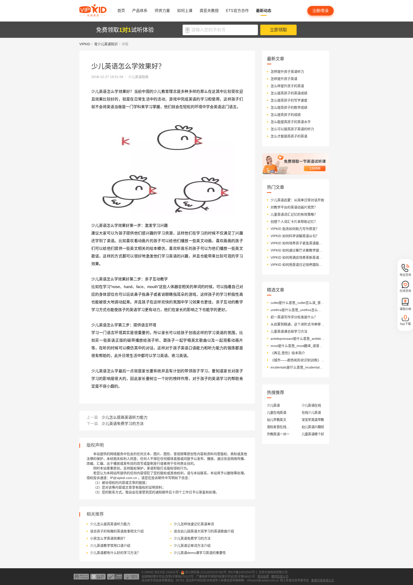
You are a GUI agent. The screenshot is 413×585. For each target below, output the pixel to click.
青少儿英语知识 (106, 44)
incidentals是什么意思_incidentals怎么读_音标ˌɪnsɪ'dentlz (297, 367)
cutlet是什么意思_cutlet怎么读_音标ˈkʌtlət (297, 303)
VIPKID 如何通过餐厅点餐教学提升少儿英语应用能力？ (297, 250)
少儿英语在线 (311, 405)
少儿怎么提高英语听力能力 (124, 417)
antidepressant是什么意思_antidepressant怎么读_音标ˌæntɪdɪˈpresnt (297, 338)
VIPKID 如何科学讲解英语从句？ (295, 236)
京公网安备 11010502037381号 (206, 572)
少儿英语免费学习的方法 (123, 424)
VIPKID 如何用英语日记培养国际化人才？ (297, 265)
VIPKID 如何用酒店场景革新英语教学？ (297, 257)
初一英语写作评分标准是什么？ (294, 317)
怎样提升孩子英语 (284, 79)
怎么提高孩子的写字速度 (289, 100)
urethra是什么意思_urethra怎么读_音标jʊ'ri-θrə (297, 310)
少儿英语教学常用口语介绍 (110, 545)
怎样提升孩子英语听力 (287, 71)
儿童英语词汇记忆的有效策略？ (294, 214)
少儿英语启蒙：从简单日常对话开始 (297, 200)
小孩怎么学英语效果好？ (108, 538)
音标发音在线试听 (278, 427)
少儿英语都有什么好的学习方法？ (115, 553)
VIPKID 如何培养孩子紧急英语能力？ (297, 243)
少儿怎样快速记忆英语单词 (194, 524)
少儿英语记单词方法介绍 (192, 545)
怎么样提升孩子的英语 (287, 86)
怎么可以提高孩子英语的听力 (292, 129)
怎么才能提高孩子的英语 (289, 136)
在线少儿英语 (311, 412)
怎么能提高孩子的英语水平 (291, 122)
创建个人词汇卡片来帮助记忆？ (294, 221)
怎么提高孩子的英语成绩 (289, 93)
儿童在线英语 (276, 412)
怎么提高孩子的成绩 (286, 115)
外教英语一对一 (278, 434)
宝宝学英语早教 (313, 420)
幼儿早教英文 (276, 420)
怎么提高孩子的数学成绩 (289, 107)
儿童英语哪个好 (313, 434)
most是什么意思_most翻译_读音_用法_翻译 (297, 346)
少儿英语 (273, 405)
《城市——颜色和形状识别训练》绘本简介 (297, 360)
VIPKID (84, 44)
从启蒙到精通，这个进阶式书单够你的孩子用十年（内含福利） (297, 324)
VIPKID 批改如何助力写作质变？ (295, 229)
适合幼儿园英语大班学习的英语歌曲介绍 (204, 531)
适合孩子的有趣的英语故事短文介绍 (117, 531)
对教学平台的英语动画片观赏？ (294, 207)
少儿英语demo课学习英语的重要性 (200, 553)
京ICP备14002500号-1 (242, 572)
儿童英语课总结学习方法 (289, 331)
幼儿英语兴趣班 (313, 427)
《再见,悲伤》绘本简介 (288, 353)
